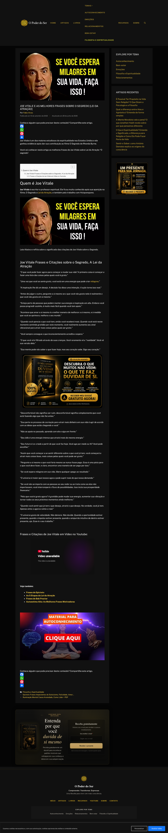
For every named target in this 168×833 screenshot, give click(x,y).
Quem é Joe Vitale (30, 170)
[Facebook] (62, 126)
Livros (76, 23)
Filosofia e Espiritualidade (99, 40)
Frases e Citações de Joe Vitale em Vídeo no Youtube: (48, 176)
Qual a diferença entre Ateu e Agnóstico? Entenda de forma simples (130, 112)
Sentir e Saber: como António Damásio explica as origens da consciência (130, 146)
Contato (114, 801)
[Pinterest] (62, 133)
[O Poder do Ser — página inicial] (84, 778)
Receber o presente (86, 746)
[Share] (62, 137)
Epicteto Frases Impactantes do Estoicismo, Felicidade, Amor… (48, 695)
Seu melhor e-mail (86, 734)
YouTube (94, 801)
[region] (84, 828)
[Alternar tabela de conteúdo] (71, 167)
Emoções (89, 19)
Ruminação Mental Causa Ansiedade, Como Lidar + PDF (45, 697)
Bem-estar (90, 33)
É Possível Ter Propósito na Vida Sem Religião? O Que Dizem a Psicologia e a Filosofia (131, 102)
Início (52, 801)
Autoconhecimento (95, 13)
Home (53, 23)
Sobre (136, 23)
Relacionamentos (94, 26)
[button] (145, 22)
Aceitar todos (157, 828)
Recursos (123, 23)
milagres (95, 281)
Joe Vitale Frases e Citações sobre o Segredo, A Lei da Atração (50, 174)
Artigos (64, 23)
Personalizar (139, 828)
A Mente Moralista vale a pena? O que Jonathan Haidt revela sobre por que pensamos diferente (131, 122)
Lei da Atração (45, 192)
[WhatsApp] (62, 130)
